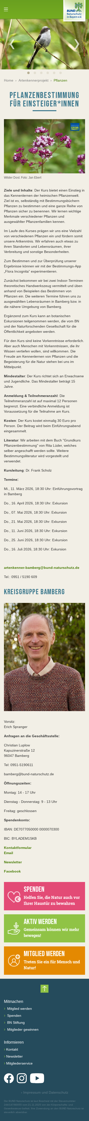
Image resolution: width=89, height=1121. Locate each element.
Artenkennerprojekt (33, 80)
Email (8, 853)
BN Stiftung (15, 1022)
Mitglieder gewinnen (22, 1029)
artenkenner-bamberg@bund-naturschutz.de (41, 568)
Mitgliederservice (19, 1063)
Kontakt (12, 1049)
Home (8, 80)
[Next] (77, 44)
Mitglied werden (19, 1009)
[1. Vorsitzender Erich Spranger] (44, 657)
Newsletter (14, 1056)
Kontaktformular (17, 848)
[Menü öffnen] (6, 9)
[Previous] (12, 44)
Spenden (13, 1016)
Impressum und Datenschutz (44, 1092)
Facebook (12, 871)
